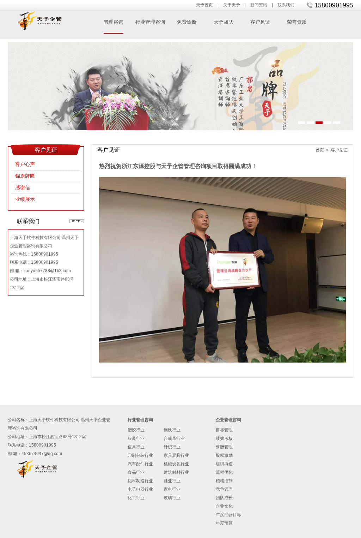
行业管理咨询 (150, 22)
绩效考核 (224, 438)
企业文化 (224, 506)
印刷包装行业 (140, 455)
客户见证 (260, 22)
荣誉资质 (297, 22)
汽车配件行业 (140, 463)
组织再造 (224, 463)
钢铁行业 (172, 430)
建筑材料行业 (176, 472)
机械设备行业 (176, 463)
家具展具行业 (176, 455)
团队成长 (224, 497)
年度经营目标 (228, 514)
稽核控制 (224, 480)
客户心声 (25, 164)
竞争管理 (224, 489)
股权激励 (224, 455)
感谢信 (22, 187)
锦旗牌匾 (25, 176)
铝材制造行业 (140, 480)
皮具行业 (136, 446)
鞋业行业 (172, 480)
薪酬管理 (224, 446)
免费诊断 (187, 22)
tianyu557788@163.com (47, 270)
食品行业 (136, 472)
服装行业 (136, 438)
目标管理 (224, 430)
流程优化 (224, 472)
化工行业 (136, 497)
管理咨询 (113, 22)
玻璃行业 (172, 497)
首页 (320, 150)
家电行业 (172, 489)
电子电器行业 (140, 489)
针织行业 (172, 446)
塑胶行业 (136, 430)
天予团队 (223, 22)
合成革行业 (174, 438)
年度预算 (224, 523)
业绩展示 (25, 199)
